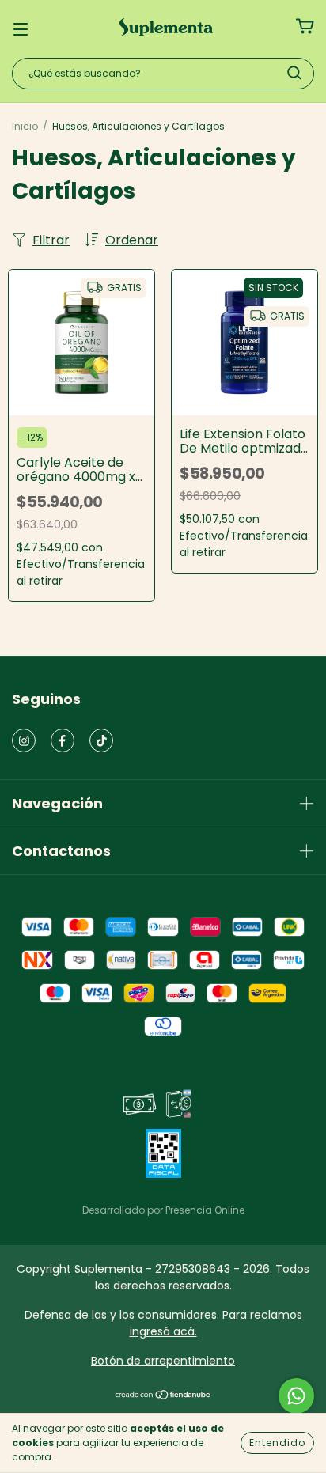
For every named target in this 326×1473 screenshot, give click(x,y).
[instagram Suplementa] (24, 740)
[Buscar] (294, 72)
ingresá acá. (163, 1331)
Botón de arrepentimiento (163, 1361)
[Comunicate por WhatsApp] (296, 1396)
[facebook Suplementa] (62, 740)
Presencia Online (204, 1210)
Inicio (25, 126)
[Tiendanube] (163, 1396)
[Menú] (20, 27)
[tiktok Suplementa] (101, 740)
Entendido (277, 1442)
